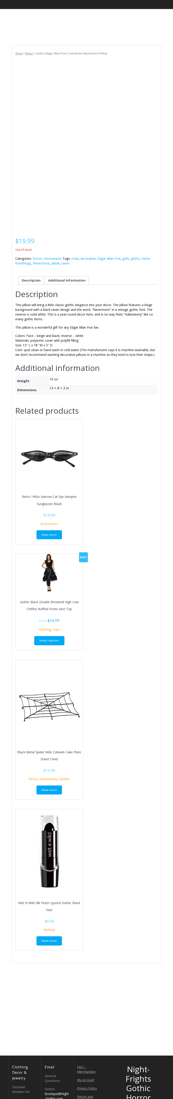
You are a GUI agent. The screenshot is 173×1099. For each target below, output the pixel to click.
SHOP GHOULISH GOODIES (79, 17)
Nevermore (41, 263)
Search (155, 17)
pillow (55, 263)
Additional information (66, 280)
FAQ (135, 17)
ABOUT (117, 17)
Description (31, 280)
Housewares (52, 258)
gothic (135, 258)
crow (75, 258)
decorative (88, 258)
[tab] (31, 280)
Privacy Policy (87, 1088)
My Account (85, 1080)
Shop (19, 53)
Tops (56, 629)
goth (125, 258)
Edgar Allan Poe (109, 258)
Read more (49, 534)
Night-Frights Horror (29, 22)
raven (65, 263)
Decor (29, 53)
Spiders (64, 779)
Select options (49, 640)
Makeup (49, 929)
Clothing (45, 629)
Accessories (49, 523)
